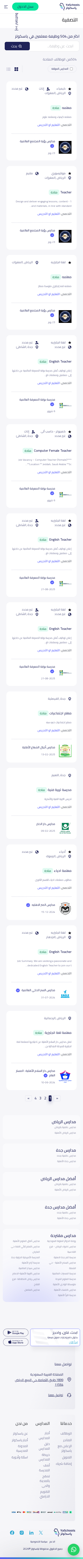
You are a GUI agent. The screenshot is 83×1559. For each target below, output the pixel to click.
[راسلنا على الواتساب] (74, 1550)
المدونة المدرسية (22, 1448)
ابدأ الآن (73, 1342)
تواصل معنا (55, 1395)
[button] (6, 6)
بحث (14, 46)
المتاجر (67, 1440)
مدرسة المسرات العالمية (64, 1273)
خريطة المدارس (44, 1457)
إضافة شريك (64, 1463)
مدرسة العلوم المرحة (66, 1279)
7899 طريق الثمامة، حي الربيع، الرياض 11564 (39, 1382)
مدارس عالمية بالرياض (65, 1127)
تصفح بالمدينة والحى (45, 1481)
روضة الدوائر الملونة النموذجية (61, 1241)
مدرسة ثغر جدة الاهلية (65, 1257)
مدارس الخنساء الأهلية (65, 1289)
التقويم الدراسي (45, 1494)
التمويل (67, 1457)
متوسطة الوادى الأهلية (64, 1284)
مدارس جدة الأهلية (66, 1161)
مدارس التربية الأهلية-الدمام (26, 1273)
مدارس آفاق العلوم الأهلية (26, 1241)
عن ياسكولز (20, 1433)
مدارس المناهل (32, 1289)
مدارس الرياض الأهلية (65, 1132)
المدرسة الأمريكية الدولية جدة (25, 1257)
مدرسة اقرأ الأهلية (67, 1295)
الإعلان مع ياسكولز (65, 1448)
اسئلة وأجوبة (19, 1457)
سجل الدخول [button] (25, 6)
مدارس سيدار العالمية (29, 1268)
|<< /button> (17, 20)
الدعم (52, 1541)
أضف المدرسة (44, 1468)
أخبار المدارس (44, 1435)
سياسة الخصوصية (38, 1541)
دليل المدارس (44, 1446)
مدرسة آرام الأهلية (31, 1262)
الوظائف (66, 1433)
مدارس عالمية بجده (66, 1155)
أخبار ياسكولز (20, 1440)
